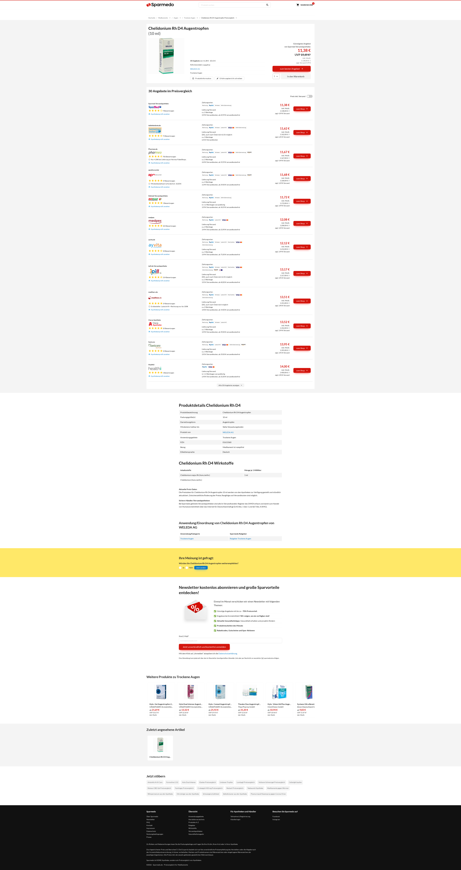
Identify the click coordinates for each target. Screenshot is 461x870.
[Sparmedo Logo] (160, 5)
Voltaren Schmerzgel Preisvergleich (272, 782)
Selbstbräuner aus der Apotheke (235, 794)
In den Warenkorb (295, 76)
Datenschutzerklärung (227, 653)
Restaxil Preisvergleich (235, 788)
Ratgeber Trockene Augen (240, 538)
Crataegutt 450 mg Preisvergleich (210, 788)
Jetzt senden (201, 568)
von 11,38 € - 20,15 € (202, 61)
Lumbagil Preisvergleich (246, 782)
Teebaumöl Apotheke (255, 788)
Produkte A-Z (193, 822)
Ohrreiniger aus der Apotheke (188, 794)
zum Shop (300, 109)
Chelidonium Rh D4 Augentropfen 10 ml (160, 757)
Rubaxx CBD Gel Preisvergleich (159, 788)
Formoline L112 (172, 782)
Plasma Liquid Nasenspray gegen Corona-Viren (268, 794)
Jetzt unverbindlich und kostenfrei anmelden (204, 647)
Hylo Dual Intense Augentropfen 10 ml (191, 704)
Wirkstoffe (192, 828)
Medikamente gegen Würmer (278, 788)
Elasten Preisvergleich (207, 782)
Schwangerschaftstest (211, 794)
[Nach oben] (454, 863)
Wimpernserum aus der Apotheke (160, 794)
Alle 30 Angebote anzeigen (229, 385)
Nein (191, 567)
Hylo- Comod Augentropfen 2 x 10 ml (220, 704)
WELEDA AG (195, 69)
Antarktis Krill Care (155, 782)
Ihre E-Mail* (184, 636)
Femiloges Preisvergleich (184, 788)
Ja (183, 567)
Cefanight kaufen (295, 782)
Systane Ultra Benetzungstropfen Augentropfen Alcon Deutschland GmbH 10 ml (309, 704)
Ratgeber (191, 825)
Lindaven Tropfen (226, 782)
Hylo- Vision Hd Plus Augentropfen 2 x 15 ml (279, 704)
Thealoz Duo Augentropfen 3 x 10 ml (250, 704)
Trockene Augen (187, 538)
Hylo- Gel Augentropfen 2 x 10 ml (161, 704)
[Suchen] (267, 4)
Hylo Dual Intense (188, 782)
